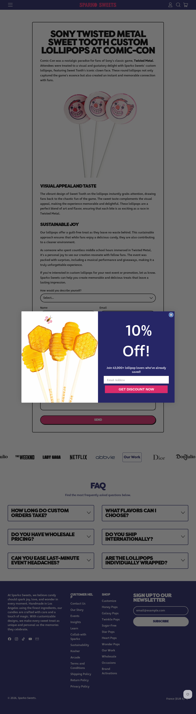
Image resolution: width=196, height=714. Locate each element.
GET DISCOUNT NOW (136, 389)
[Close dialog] (171, 315)
